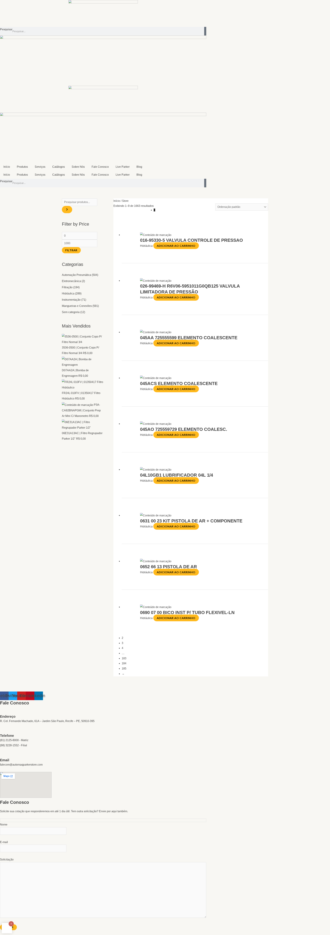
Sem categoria (71, 312)
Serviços (40, 166)
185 (124, 668)
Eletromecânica (71, 281)
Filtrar (71, 250)
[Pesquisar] (205, 31)
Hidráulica (68, 293)
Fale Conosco (100, 166)
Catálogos (58, 166)
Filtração (67, 287)
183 (124, 658)
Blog (139, 166)
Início (6, 166)
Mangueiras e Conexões (77, 305)
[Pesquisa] (67, 209)
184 (124, 663)
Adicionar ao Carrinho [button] (176, 245)
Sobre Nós (78, 166)
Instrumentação (71, 299)
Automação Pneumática (76, 274)
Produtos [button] (22, 166)
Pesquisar (6, 29)
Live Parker (123, 166)
